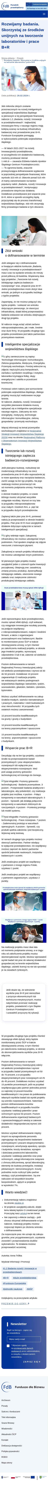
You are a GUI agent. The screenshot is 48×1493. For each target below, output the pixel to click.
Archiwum (5, 1400)
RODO (4, 1457)
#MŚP (30, 1289)
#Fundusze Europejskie (14, 1283)
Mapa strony (6, 1463)
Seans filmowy (7, 1423)
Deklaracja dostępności (11, 1446)
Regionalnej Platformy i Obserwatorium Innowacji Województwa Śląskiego (23, 440)
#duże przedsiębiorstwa (24, 1278)
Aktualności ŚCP (8, 1434)
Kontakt (4, 1440)
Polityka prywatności (10, 1451)
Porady (4, 1406)
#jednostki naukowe (12, 1289)
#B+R (6, 1278)
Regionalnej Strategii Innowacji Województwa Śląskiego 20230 (22, 434)
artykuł (23, 1213)
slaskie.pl (19, 1203)
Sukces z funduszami (10, 1412)
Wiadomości (6, 1429)
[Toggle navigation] (44, 14)
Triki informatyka (8, 1417)
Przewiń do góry (14, 1304)
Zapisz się (30, 1362)
